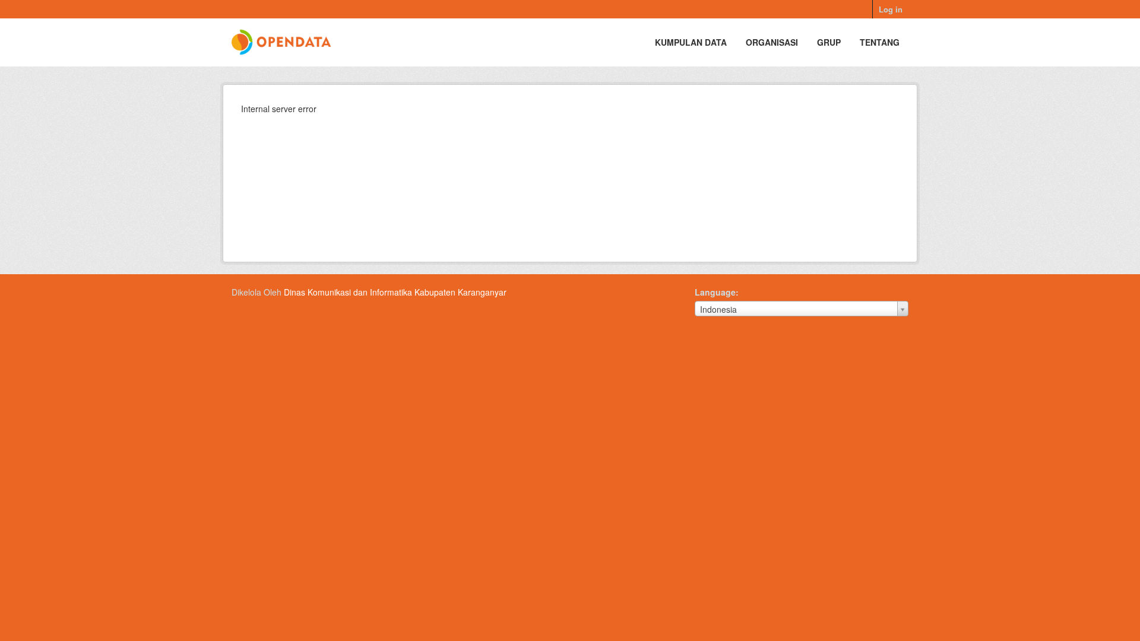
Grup (829, 42)
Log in (890, 9)
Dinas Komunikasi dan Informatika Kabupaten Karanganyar (395, 292)
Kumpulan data (691, 42)
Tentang (880, 42)
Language (715, 292)
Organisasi (772, 42)
